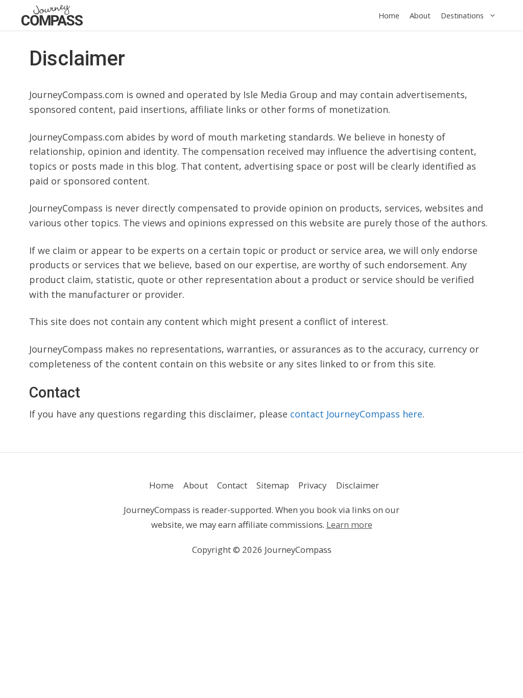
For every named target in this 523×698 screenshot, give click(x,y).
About (420, 15)
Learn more (349, 524)
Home (388, 15)
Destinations (462, 15)
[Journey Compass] (52, 15)
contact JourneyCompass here (356, 414)
